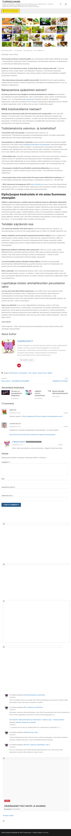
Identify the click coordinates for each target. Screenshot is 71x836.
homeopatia (23, 373)
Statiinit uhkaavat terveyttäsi (26, 722)
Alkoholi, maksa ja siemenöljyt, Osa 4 (37, 745)
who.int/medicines (37, 184)
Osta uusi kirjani (11, 11)
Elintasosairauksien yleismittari (34, 695)
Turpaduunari (11, 1)
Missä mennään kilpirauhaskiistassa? (60, 392)
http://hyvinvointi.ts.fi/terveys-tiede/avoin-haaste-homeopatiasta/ (32, 434)
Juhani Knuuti (42, 373)
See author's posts (26, 360)
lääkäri (50, 373)
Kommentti (6, 462)
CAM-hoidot (13, 373)
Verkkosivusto (7, 495)
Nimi (2, 479)
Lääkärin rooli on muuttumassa (40, 393)
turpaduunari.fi (8, 50)
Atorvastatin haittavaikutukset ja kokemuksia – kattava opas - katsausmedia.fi (36, 720)
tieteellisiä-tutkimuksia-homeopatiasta (36, 144)
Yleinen (7, 800)
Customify (45, 832)
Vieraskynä (29, 50)
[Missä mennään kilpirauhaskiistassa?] (49, 391)
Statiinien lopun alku (31, 732)
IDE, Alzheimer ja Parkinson (33, 707)
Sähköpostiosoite (8, 487)
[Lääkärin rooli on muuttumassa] (29, 392)
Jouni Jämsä (32, 373)
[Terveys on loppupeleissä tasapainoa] (5, 392)
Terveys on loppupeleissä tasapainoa (16, 393)
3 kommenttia (39, 50)
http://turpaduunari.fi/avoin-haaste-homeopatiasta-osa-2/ (42, 416)
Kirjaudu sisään (8, 815)
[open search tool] (60, 4)
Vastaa (66, 413)
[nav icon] (66, 4)
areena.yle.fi (30, 99)
